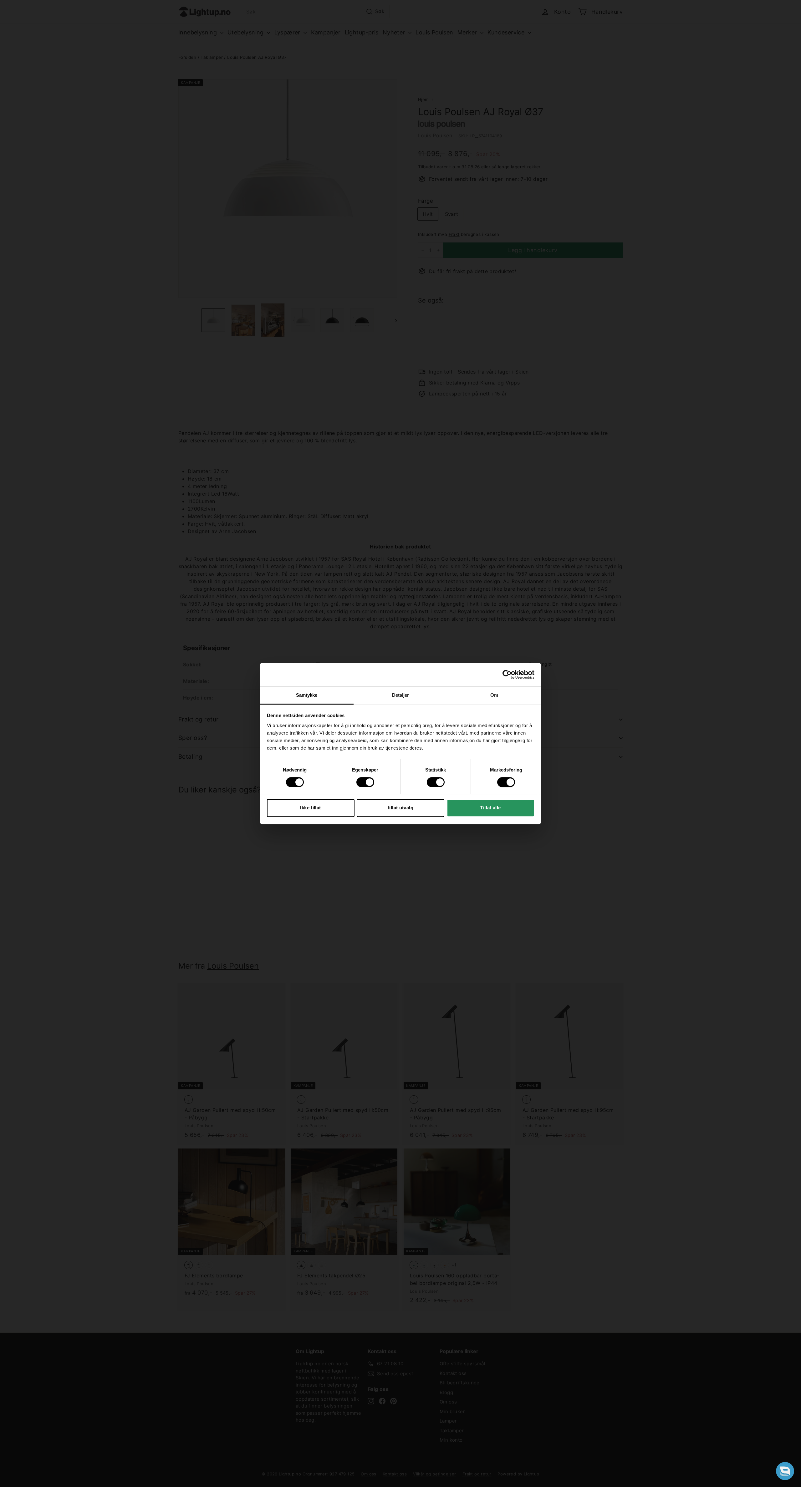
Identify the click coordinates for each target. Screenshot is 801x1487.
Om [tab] (494, 695)
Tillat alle (490, 807)
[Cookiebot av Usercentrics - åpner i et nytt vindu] (507, 674)
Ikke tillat (310, 807)
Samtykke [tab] (307, 695)
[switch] (365, 782)
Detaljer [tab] (400, 695)
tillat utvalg (400, 807)
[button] (785, 1471)
